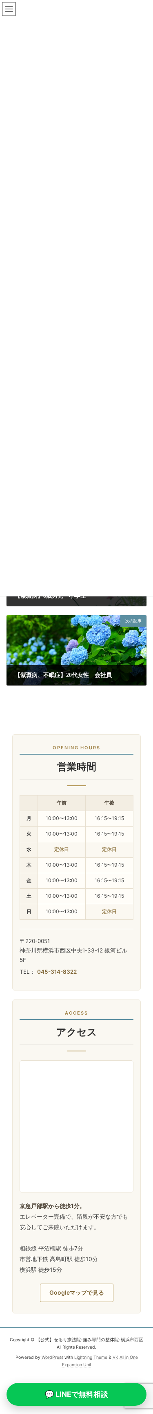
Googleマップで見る (76, 1292)
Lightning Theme (90, 1357)
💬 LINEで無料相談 (76, 1394)
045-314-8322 (57, 971)
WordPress (52, 1357)
